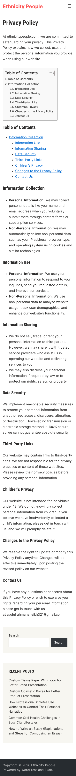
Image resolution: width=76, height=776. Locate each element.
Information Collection (24, 84)
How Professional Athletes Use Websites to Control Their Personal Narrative (34, 706)
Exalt (48, 770)
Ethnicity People (23, 6)
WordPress (29, 770)
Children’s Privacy (26, 106)
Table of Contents (20, 79)
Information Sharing (27, 93)
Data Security (24, 97)
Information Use (24, 88)
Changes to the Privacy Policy (34, 111)
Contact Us (22, 115)
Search (14, 635)
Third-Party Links (26, 102)
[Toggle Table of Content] (49, 73)
